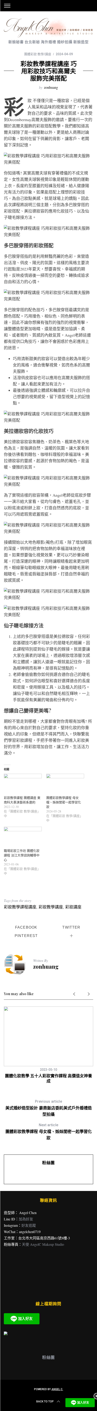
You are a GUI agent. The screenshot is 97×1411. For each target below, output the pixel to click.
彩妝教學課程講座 (20, 907)
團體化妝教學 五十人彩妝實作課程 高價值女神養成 (48, 1078)
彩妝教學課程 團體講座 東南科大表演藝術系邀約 (22, 799)
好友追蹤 (28, 1225)
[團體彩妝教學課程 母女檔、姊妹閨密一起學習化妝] (65, 784)
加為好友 (26, 1219)
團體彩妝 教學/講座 (37, 54)
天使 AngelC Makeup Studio (43, 1244)
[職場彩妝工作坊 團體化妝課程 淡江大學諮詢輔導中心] (23, 837)
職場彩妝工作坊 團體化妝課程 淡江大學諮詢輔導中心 (21, 855)
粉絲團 (48, 1162)
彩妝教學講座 (51, 907)
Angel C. (57, 1389)
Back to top (45, 1401)
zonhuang (51, 87)
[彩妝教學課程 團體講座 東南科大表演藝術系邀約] (23, 784)
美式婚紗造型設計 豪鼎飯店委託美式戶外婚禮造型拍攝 (48, 1108)
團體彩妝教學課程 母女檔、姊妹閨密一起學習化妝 (63, 802)
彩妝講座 (73, 907)
